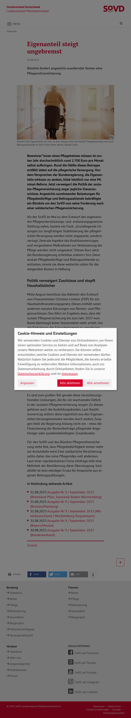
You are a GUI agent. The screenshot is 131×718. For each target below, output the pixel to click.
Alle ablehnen (70, 383)
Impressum (70, 373)
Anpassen (27, 383)
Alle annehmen (98, 383)
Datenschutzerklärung (34, 373)
